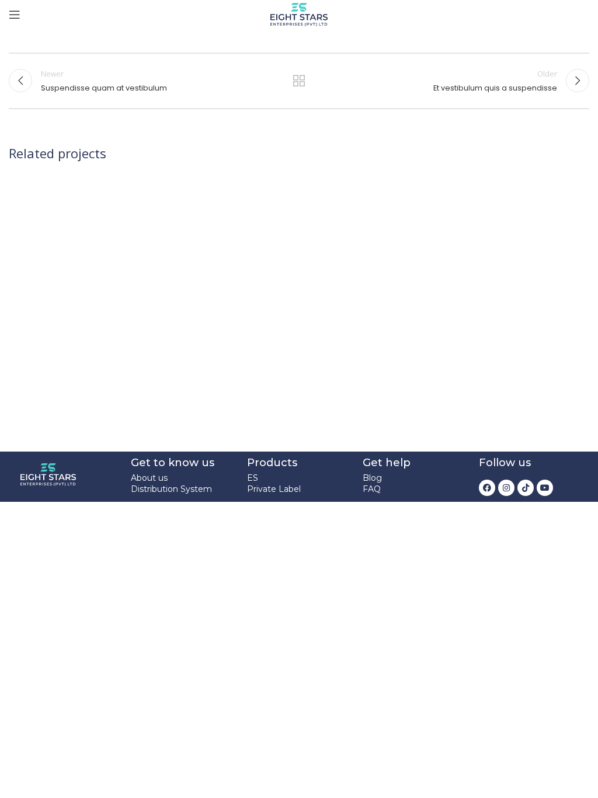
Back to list (299, 80)
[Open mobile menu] (14, 14)
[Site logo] (299, 13)
